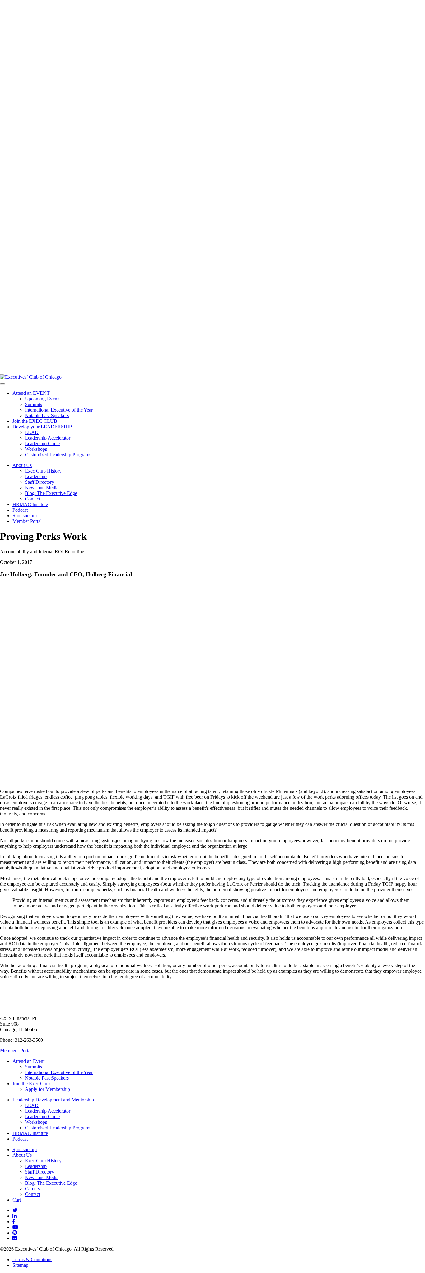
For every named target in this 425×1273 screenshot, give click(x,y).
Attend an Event (28, 1061)
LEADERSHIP (42, 426)
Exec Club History (43, 470)
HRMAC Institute (30, 504)
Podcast (20, 510)
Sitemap (20, 1265)
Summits (33, 404)
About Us (22, 465)
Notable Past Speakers (47, 415)
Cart (16, 1199)
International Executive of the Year (59, 410)
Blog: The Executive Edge (51, 493)
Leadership (36, 476)
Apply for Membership (47, 1089)
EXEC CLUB (34, 421)
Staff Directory (39, 482)
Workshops (36, 449)
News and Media (41, 487)
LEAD (32, 432)
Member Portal (27, 521)
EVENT (31, 393)
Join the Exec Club (31, 1083)
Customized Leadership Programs (58, 454)
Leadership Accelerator (47, 437)
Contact (32, 498)
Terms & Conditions (32, 1259)
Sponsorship (24, 515)
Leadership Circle (42, 443)
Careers (32, 1188)
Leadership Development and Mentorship (53, 1099)
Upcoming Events (42, 398)
